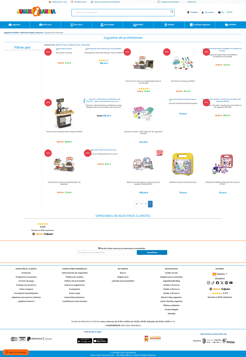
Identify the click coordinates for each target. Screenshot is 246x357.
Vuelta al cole (171, 273)
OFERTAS (232, 25)
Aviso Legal (74, 293)
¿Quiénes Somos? (26, 302)
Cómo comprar (26, 289)
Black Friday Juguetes (171, 298)
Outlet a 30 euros (171, 293)
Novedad (86, 45)
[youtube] (231, 283)
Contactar (26, 273)
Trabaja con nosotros (26, 285)
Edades (170, 25)
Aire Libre (78, 25)
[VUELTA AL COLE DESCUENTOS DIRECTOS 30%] (64, 49)
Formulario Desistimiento (26, 293)
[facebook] (218, 283)
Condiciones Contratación (74, 302)
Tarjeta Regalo (171, 310)
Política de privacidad (74, 281)
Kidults (139, 25)
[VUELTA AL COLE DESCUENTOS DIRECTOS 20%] (143, 63)
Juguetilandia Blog (171, 281)
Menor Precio (62, 45)
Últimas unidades (171, 306)
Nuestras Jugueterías (75, 285)
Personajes (109, 25)
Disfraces (47, 25)
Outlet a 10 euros (171, 285)
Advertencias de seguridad (74, 273)
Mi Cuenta (209, 12)
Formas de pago (26, 281)
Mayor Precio (75, 45)
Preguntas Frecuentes (26, 277)
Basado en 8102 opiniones (43, 228)
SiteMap (171, 314)
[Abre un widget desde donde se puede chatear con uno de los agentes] (16, 352)
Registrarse (123, 277)
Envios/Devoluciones (75, 298)
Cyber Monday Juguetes (171, 302)
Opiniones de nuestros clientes (26, 298)
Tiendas (194, 12)
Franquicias (74, 289)
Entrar (123, 273)
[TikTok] (213, 283)
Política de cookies (74, 277)
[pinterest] (227, 283)
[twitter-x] (222, 283)
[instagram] (209, 283)
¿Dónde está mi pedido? (123, 281)
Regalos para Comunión (171, 277)
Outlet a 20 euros (171, 289)
